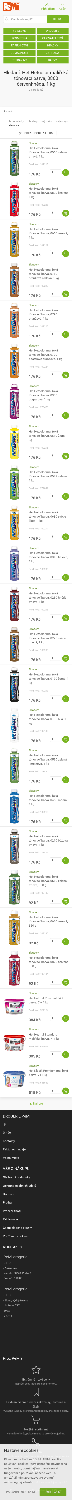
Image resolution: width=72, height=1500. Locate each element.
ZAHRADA (52, 53)
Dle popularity (16, 121)
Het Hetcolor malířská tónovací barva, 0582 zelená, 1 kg (48, 476)
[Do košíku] (65, 172)
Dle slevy (33, 121)
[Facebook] (5, 1125)
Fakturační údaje (14, 1149)
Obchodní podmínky (16, 1177)
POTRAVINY (19, 60)
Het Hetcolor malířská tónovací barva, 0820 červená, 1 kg (49, 193)
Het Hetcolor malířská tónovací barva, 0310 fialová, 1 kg (48, 557)
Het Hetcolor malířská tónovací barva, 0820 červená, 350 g (49, 962)
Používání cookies (15, 1236)
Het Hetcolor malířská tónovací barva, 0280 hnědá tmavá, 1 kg (47, 598)
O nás (7, 1132)
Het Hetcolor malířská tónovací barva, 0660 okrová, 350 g (48, 921)
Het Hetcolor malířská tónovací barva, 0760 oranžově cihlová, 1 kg (44, 274)
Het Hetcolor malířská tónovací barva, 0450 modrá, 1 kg (48, 800)
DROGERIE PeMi (16, 1116)
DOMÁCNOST (19, 53)
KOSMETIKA (19, 38)
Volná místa (11, 1158)
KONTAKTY (12, 1247)
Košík (62, 9)
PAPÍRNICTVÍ (19, 45)
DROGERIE (52, 30)
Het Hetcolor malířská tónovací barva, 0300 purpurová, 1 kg (43, 395)
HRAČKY (52, 45)
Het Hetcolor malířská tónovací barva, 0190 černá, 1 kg (49, 679)
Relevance (13, 125)
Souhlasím (53, 1492)
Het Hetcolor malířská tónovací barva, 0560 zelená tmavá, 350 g (48, 881)
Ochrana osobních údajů (19, 1186)
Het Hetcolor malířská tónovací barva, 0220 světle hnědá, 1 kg (47, 638)
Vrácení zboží (12, 1211)
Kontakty (9, 1141)
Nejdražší (46, 121)
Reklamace (10, 1219)
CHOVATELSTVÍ (52, 38)
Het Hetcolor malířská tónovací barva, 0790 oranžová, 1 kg (43, 314)
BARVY (52, 60)
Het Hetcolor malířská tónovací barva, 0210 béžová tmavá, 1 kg (48, 840)
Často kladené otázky (17, 1228)
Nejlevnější (62, 121)
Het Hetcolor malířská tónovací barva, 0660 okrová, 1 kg (48, 233)
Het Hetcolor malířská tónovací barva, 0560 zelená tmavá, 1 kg (48, 152)
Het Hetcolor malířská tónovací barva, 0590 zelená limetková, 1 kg (48, 759)
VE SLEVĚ (19, 30)
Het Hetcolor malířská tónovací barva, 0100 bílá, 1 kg (47, 719)
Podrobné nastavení (20, 1492)
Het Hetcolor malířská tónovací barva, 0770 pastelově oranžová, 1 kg (45, 355)
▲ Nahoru (36, 1103)
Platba (7, 1202)
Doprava (8, 1194)
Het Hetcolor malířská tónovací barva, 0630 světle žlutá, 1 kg (47, 517)
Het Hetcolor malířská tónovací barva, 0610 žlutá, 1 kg (48, 436)
